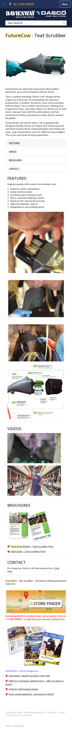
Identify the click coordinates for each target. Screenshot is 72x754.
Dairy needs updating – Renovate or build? (31, 694)
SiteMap (52, 712)
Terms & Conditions (22, 715)
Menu (65, 4)
